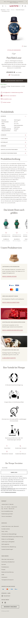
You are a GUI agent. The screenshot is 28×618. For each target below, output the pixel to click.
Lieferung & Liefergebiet (7, 541)
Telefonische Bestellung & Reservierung (12, 536)
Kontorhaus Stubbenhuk (7, 562)
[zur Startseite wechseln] (14, 6)
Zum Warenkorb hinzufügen (14, 80)
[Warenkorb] (25, 6)
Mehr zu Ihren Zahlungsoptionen (10, 302)
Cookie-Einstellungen (7, 549)
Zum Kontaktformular (7, 511)
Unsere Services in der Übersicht (10, 526)
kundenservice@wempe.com (8, 488)
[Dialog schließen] (27, 1)
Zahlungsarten (5, 544)
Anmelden (14, 472)
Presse (3, 569)
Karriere (3, 564)
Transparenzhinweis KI (7, 579)
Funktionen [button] (4, 138)
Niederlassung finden (7, 513)
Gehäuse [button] (3, 116)
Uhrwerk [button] (3, 135)
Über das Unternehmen (7, 559)
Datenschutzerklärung (7, 572)
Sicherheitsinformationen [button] (9, 153)
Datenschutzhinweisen (10, 492)
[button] (8, 96)
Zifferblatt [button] (4, 142)
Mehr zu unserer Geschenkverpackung (12, 330)
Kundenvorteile (5, 529)
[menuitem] (2, 6)
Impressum (4, 577)
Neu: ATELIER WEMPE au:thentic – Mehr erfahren (14, 2)
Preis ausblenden (15, 75)
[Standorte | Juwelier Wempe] (22, 6)
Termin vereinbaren (6, 516)
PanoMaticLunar (6, 236)
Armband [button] (3, 145)
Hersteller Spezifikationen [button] (9, 149)
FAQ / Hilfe (4, 531)
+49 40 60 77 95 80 (7, 504)
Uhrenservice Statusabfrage (8, 534)
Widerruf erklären (10, 606)
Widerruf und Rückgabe (7, 539)
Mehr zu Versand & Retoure (9, 276)
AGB (2, 574)
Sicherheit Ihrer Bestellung (8, 546)
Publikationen (5, 567)
